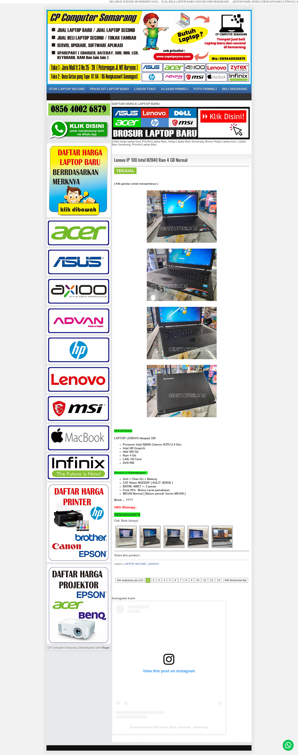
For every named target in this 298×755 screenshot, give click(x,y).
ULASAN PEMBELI (174, 89)
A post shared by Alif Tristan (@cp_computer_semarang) (169, 727)
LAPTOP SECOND (135, 563)
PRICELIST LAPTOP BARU (109, 89)
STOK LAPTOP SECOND (67, 89)
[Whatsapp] (288, 745)
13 (218, 580)
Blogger (106, 647)
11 (204, 580)
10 (197, 580)
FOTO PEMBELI (205, 89)
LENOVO (153, 563)
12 (211, 580)
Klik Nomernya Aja (236, 580)
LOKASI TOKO (145, 89)
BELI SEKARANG (234, 89)
